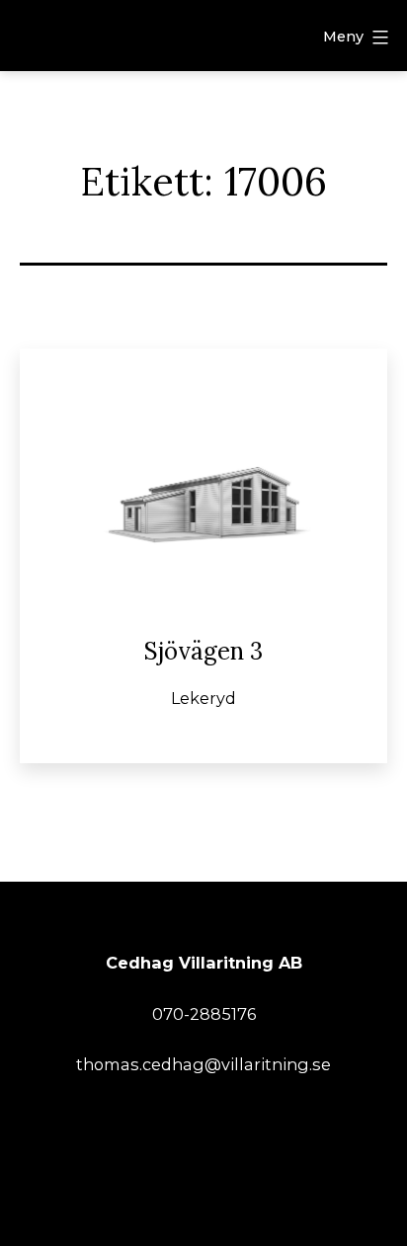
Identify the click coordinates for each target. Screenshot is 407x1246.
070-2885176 (204, 1014)
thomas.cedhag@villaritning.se (203, 1064)
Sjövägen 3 (203, 651)
